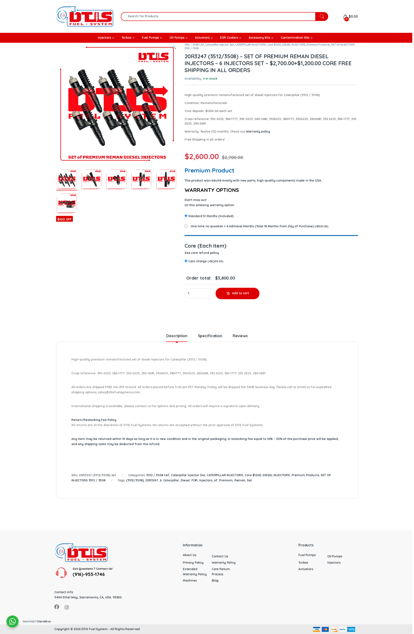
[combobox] (218, 16)
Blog (215, 580)
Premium (226, 480)
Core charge (205, 261)
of (215, 480)
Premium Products (318, 44)
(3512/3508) (135, 480)
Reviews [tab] (240, 336)
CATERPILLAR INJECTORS (250, 44)
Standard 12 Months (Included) (211, 216)
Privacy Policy (193, 562)
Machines (190, 580)
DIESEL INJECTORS (294, 44)
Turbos (303, 562)
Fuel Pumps (307, 555)
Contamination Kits (295, 38)
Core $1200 (274, 44)
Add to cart (240, 293)
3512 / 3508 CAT (194, 44)
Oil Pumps (334, 556)
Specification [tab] (210, 336)
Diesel (185, 480)
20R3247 (151, 480)
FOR (194, 480)
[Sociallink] (56, 606)
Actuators (305, 569)
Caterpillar (171, 480)
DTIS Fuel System (95, 629)
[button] (174, 47)
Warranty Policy (224, 562)
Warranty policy (258, 131)
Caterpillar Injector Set (219, 44)
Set (249, 480)
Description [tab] (176, 336)
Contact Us (220, 556)
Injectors (205, 480)
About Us (189, 555)
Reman (239, 480)
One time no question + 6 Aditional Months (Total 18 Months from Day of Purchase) (252, 226)
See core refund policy (202, 253)
